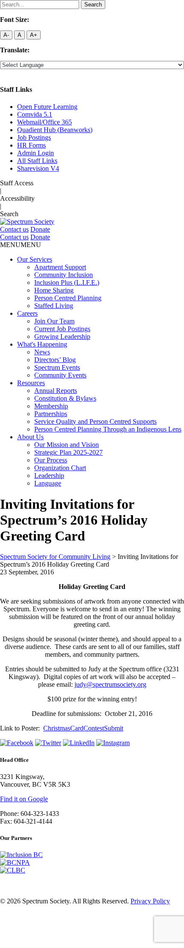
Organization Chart (60, 467)
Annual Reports (55, 390)
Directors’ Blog (55, 359)
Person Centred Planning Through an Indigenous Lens (107, 429)
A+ (33, 35)
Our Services (34, 259)
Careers (27, 313)
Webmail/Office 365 (44, 122)
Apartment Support (60, 267)
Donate (40, 229)
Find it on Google (24, 799)
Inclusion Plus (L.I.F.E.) (66, 282)
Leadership (49, 475)
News (42, 352)
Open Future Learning (47, 106)
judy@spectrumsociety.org (110, 684)
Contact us (14, 229)
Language (47, 483)
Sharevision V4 (38, 168)
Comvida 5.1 (34, 114)
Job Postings (34, 137)
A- (6, 35)
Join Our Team (54, 321)
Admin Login (35, 153)
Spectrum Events (57, 367)
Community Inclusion (63, 274)
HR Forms (31, 145)
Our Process (50, 460)
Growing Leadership (62, 336)
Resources (31, 382)
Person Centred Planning (67, 298)
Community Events (60, 375)
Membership (51, 406)
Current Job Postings (62, 328)
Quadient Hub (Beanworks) (54, 129)
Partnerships (50, 413)
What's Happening (42, 344)
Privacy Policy (150, 901)
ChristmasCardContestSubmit (83, 728)
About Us (30, 437)
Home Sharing (54, 290)
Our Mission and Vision (66, 444)
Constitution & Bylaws (65, 398)
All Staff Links (37, 160)
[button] (20, 244)
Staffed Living (53, 305)
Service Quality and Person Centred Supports (95, 421)
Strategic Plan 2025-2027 (68, 452)
